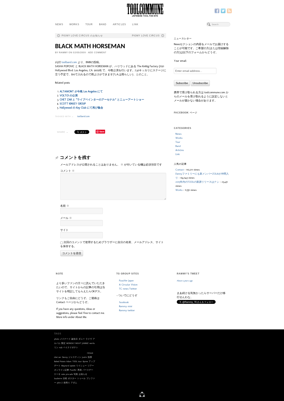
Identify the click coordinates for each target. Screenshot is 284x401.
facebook (124, 302)
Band (103, 24)
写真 (76, 374)
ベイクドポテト (70, 347)
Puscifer (73, 370)
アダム (74, 382)
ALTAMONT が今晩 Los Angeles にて (81, 91)
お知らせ (83, 374)
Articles (119, 24)
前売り (67, 382)
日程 (65, 378)
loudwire (58, 378)
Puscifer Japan (126, 280)
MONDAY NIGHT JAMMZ (77, 343)
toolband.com (69, 62)
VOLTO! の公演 (69, 95)
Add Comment (97, 52)
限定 (63, 343)
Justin (84, 357)
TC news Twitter (128, 288)
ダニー (81, 339)
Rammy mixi (125, 306)
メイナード (65, 339)
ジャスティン (74, 357)
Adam (68, 361)
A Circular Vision (128, 284)
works (92, 343)
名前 (64, 205)
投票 (90, 357)
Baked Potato (59, 361)
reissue (90, 353)
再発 (79, 370)
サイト (64, 230)
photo (56, 339)
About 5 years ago (185, 292)
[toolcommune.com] (142, 394)
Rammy (63, 52)
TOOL (74, 361)
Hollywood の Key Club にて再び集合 (81, 107)
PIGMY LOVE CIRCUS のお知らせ (82, 35)
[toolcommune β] (142, 10)
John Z (60, 382)
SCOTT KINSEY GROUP (73, 103)
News (59, 24)
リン (56, 347)
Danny (65, 357)
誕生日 (74, 339)
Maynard (65, 365)
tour (80, 361)
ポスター (72, 378)
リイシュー (81, 365)
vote (63, 374)
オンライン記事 (61, 370)
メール (66, 218)
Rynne (85, 361)
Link (135, 24)
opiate (72, 365)
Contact (179, 169)
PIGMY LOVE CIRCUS (146, 35)
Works (74, 24)
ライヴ (89, 339)
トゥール (81, 378)
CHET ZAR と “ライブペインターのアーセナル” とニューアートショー (102, 99)
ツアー (91, 365)
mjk (60, 347)
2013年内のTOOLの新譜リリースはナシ (197, 181)
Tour (89, 24)
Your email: (180, 61)
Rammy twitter (127, 310)
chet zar (57, 357)
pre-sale (69, 374)
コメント (67, 170)
